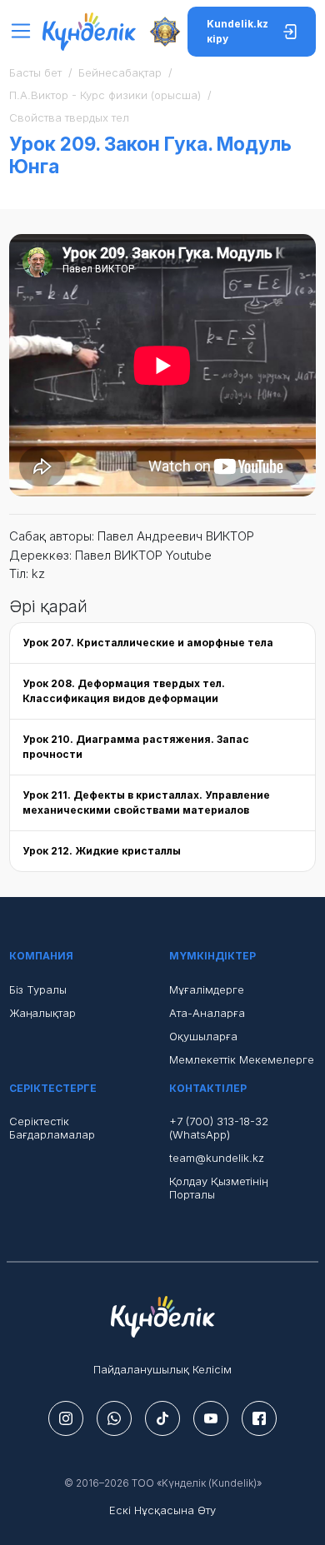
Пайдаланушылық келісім (162, 1369)
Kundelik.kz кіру (237, 31)
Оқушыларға (203, 1036)
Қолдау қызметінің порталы (218, 1187)
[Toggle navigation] (25, 31)
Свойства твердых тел (69, 117)
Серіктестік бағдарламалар (52, 1127)
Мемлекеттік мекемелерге (241, 1059)
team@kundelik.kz (216, 1157)
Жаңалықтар (42, 1012)
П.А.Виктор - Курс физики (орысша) (105, 95)
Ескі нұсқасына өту (162, 1510)
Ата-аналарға (207, 1012)
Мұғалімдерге (206, 989)
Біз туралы (38, 989)
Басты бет (35, 72)
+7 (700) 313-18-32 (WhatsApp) (218, 1127)
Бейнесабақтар (120, 72)
